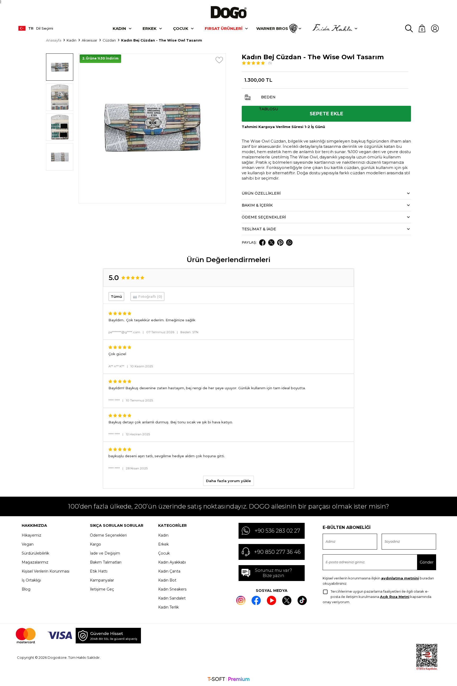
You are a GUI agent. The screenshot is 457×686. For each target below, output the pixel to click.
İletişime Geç (102, 589)
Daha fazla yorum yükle (228, 481)
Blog (26, 589)
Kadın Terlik (168, 607)
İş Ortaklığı (31, 580)
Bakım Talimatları (105, 562)
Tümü (116, 296)
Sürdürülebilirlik (35, 553)
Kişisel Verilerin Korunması (45, 571)
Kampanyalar (102, 580)
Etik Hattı (98, 571)
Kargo (95, 544)
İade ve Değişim (105, 553)
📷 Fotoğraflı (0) (147, 296)
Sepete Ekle (326, 114)
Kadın (119, 28)
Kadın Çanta (169, 571)
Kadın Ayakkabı (172, 562)
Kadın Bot (167, 580)
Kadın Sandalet (172, 598)
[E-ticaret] (228, 680)
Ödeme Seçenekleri (108, 535)
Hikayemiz (31, 535)
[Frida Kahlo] (332, 28)
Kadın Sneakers (172, 589)
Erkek (150, 28)
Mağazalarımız (35, 562)
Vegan (28, 544)
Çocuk (180, 28)
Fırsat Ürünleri (224, 28)
